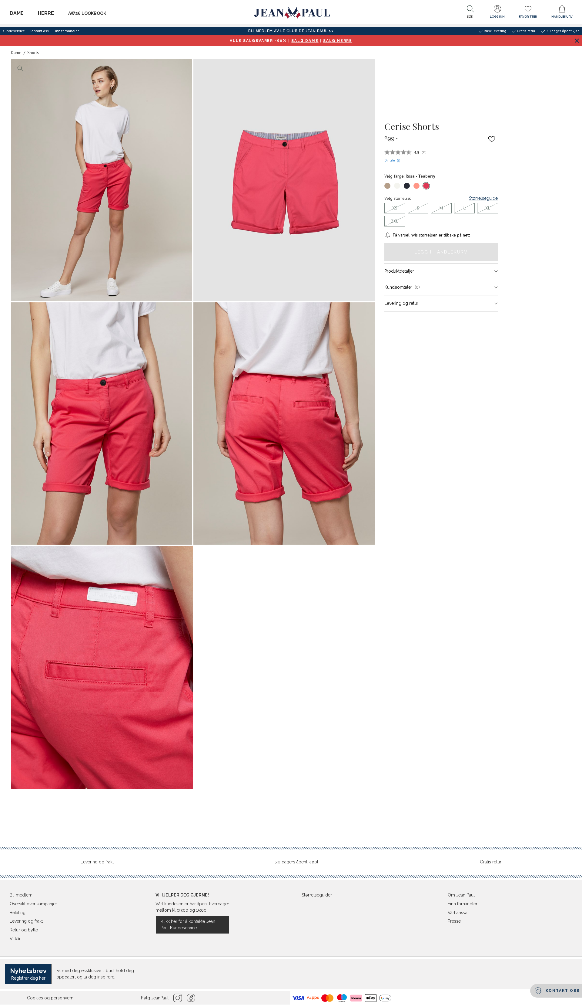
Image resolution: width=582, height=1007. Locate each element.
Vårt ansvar (458, 912)
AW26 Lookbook (87, 13)
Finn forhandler (66, 31)
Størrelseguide (483, 198)
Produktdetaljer (399, 271)
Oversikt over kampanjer (33, 903)
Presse (454, 921)
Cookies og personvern (50, 997)
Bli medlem (21, 895)
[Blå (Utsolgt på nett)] (407, 186)
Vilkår (15, 938)
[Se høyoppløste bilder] (101, 180)
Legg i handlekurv (441, 252)
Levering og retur (401, 303)
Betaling (17, 912)
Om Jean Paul (461, 895)
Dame (17, 13)
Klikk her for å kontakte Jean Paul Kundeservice (188, 924)
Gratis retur (490, 861)
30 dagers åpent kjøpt (296, 861)
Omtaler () (392, 160)
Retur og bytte (24, 929)
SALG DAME (304, 41)
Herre (46, 13)
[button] (470, 13)
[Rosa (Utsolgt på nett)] (416, 186)
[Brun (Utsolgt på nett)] (387, 186)
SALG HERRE (337, 41)
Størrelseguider (317, 895)
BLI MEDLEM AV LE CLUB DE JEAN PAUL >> (291, 31)
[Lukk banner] (576, 40)
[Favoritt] (491, 138)
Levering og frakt (97, 861)
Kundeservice (13, 31)
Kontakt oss (39, 31)
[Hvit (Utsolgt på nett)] (397, 186)
